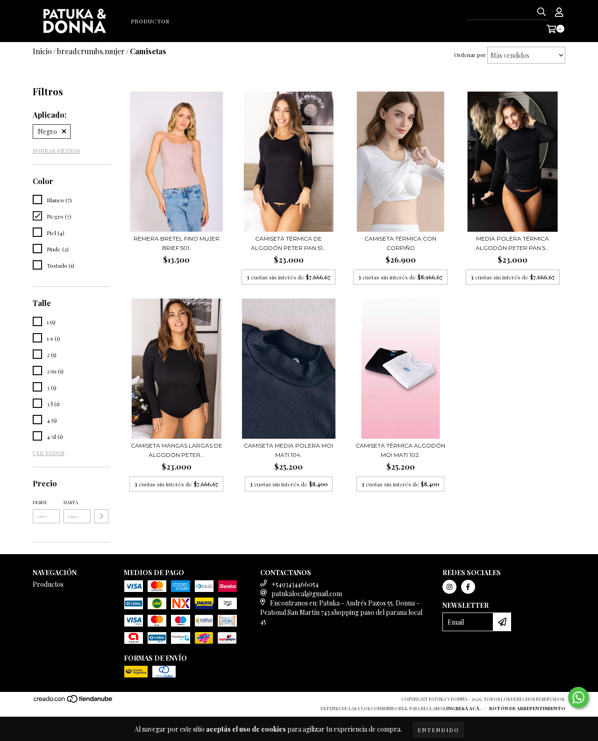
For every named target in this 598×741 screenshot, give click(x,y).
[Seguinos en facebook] (468, 587)
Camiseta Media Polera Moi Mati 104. (288, 450)
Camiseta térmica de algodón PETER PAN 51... (289, 243)
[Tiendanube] (73, 701)
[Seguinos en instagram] (449, 587)
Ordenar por (470, 54)
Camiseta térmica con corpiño (400, 243)
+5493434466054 (295, 584)
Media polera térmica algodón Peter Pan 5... (512, 243)
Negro (47, 131)
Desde (40, 502)
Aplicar (101, 516)
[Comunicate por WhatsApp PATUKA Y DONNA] (578, 697)
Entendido (438, 730)
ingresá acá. (463, 708)
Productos (150, 21)
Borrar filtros (56, 150)
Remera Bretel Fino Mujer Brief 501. (177, 243)
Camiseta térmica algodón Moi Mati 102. (400, 450)
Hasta (71, 502)
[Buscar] (541, 11)
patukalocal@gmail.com (306, 593)
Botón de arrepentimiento (527, 708)
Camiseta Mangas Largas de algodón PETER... (176, 450)
